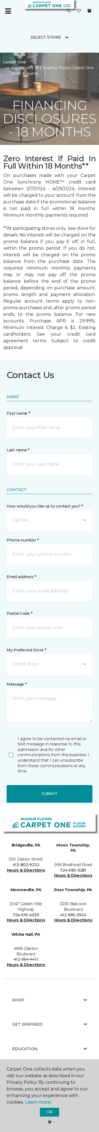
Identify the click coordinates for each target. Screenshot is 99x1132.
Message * (16, 684)
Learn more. (38, 1102)
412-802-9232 (26, 864)
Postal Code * (19, 613)
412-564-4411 (26, 959)
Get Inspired (27, 1024)
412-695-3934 (73, 914)
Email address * (21, 577)
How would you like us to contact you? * (45, 506)
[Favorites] (79, 11)
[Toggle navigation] (8, 11)
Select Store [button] (46, 37)
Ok (49, 1111)
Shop (18, 1000)
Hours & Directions (26, 870)
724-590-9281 (73, 870)
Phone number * (23, 540)
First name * (18, 413)
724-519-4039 (26, 914)
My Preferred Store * (26, 650)
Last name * (18, 450)
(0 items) (89, 11)
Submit (49, 793)
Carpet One (14, 62)
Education (24, 1048)
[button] (69, 11)
